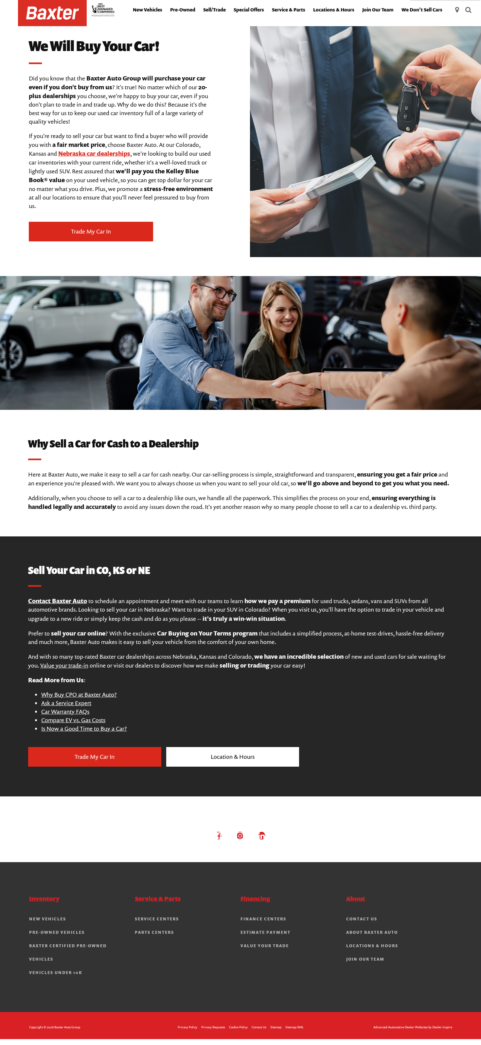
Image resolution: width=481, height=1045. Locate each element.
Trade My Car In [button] (91, 231)
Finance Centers (263, 919)
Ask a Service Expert (66, 703)
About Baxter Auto (372, 932)
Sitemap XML (294, 1027)
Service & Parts (288, 10)
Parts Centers (154, 932)
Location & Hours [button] (233, 756)
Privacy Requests (213, 1027)
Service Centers (157, 919)
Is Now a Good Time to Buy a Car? (84, 728)
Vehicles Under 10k (55, 972)
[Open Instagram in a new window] (240, 835)
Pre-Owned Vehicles (57, 932)
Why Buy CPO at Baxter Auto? (79, 694)
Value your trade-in (64, 665)
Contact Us (361, 919)
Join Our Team (378, 10)
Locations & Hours (333, 10)
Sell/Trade (214, 10)
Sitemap (275, 1027)
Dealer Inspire (442, 1027)
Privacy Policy (187, 1027)
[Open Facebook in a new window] (218, 835)
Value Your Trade (264, 946)
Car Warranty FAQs (65, 711)
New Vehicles (147, 10)
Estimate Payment (265, 932)
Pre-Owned (182, 10)
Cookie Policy (238, 1027)
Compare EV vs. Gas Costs (73, 720)
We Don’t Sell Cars (421, 10)
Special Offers (249, 10)
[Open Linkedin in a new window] (262, 835)
